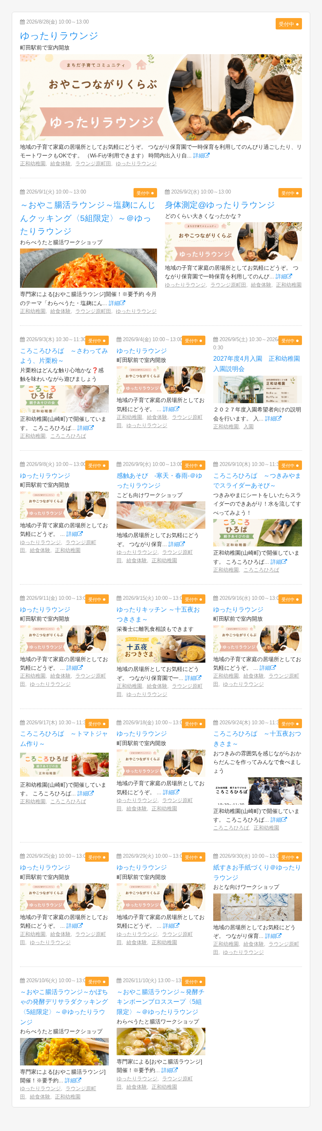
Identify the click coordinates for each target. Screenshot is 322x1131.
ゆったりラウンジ (59, 35)
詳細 (198, 155)
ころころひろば (68, 436)
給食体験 (60, 163)
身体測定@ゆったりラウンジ (220, 204)
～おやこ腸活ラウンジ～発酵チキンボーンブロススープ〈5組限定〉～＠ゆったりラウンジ (161, 1001)
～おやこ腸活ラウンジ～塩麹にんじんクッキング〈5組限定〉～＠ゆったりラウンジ (88, 218)
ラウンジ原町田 (93, 163)
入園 (248, 426)
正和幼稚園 (33, 163)
